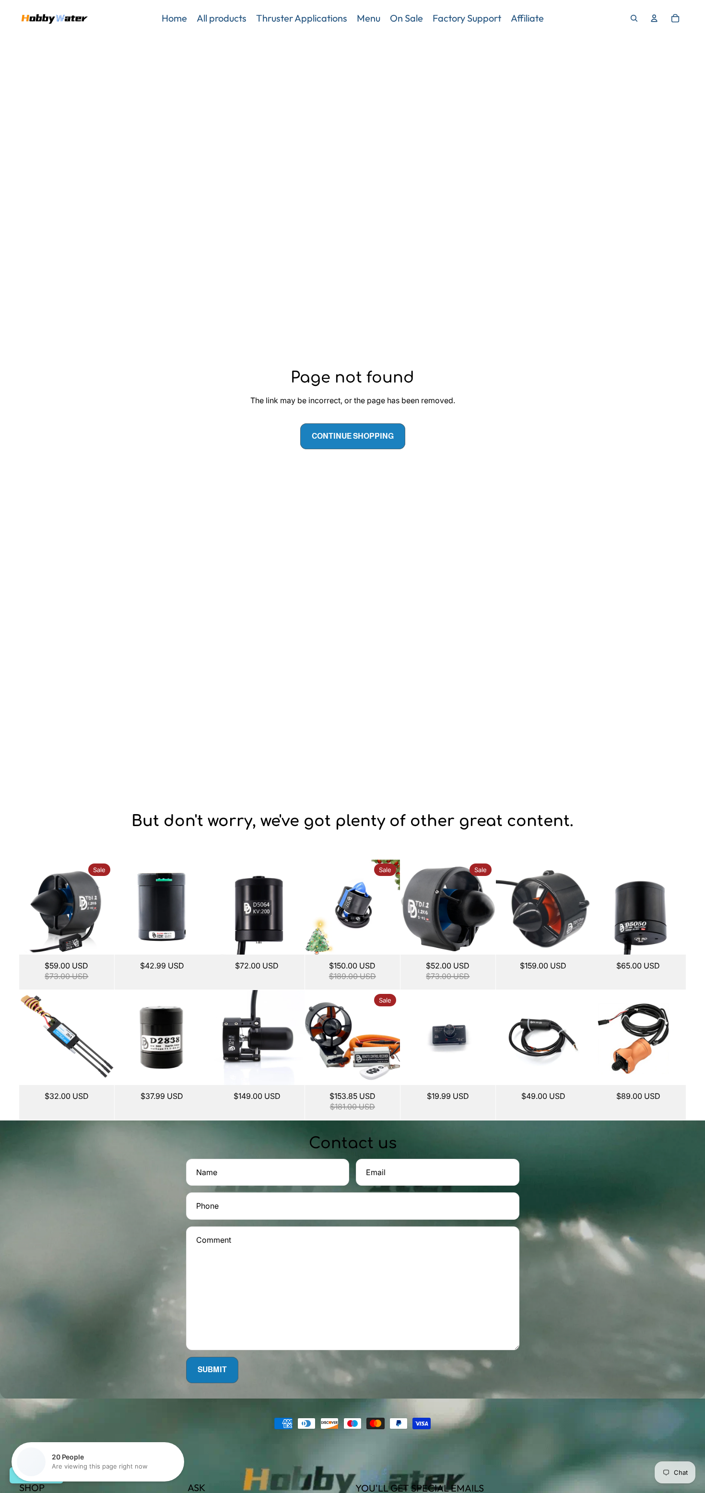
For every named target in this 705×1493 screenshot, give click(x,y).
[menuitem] (174, 18)
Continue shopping (353, 436)
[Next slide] (106, 907)
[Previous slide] (26, 907)
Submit (212, 1369)
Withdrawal (36, 1475)
